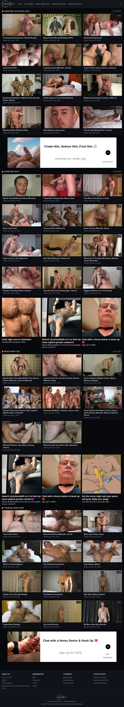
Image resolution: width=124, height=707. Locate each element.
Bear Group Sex (43, 4)
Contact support (7, 683)
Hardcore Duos (59, 4)
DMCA (4, 680)
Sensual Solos (75, 4)
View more (117, 11)
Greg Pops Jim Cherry (101, 680)
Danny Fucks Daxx (100, 677)
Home (19, 4)
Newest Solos (67, 677)
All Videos (29, 4)
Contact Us (36, 680)
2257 (34, 677)
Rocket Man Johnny (100, 683)
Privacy (35, 683)
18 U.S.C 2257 (7, 677)
